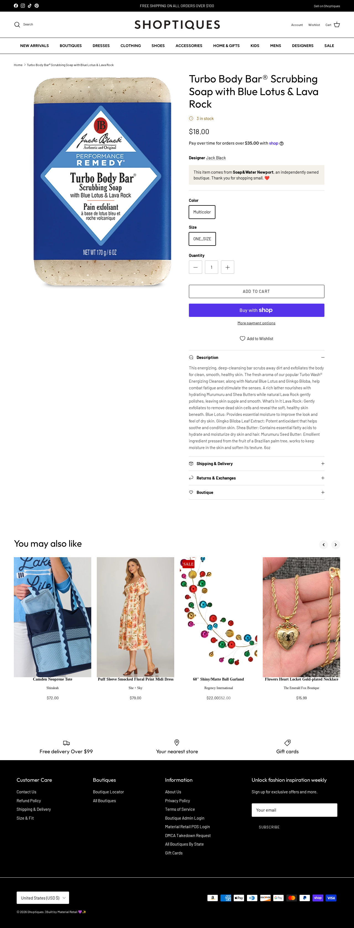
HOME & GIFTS (226, 45)
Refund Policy (29, 800)
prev (323, 544)
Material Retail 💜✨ (72, 912)
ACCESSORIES (189, 45)
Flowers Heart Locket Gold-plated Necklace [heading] (301, 679)
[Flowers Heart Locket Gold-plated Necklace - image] (301, 617)
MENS (275, 45)
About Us (173, 791)
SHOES (158, 45)
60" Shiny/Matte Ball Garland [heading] (218, 679)
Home (18, 64)
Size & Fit (25, 817)
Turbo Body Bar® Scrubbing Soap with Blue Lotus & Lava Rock (70, 64)
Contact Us (26, 791)
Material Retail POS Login (187, 826)
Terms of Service (180, 809)
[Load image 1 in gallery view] (103, 182)
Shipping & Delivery (34, 809)
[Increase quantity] (227, 267)
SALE (329, 45)
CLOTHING (131, 45)
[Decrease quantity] (195, 267)
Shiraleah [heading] (52, 688)
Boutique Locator (108, 791)
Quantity (197, 255)
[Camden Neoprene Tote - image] (52, 617)
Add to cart (256, 291)
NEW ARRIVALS (34, 45)
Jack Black (216, 157)
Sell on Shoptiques (327, 6)
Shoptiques (35, 912)
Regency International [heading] (218, 688)
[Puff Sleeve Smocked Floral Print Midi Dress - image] (135, 617)
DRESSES (101, 45)
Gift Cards (174, 852)
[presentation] (52, 691)
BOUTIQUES (71, 45)
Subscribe (269, 827)
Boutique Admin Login (184, 817)
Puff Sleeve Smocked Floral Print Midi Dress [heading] (135, 679)
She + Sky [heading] (135, 688)
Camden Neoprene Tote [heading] (52, 679)
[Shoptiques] (177, 24)
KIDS (255, 45)
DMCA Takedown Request (188, 835)
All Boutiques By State (184, 843)
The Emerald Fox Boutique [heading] (301, 688)
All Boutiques (104, 800)
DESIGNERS (303, 45)
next (335, 544)
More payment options (256, 323)
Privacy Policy (177, 800)
